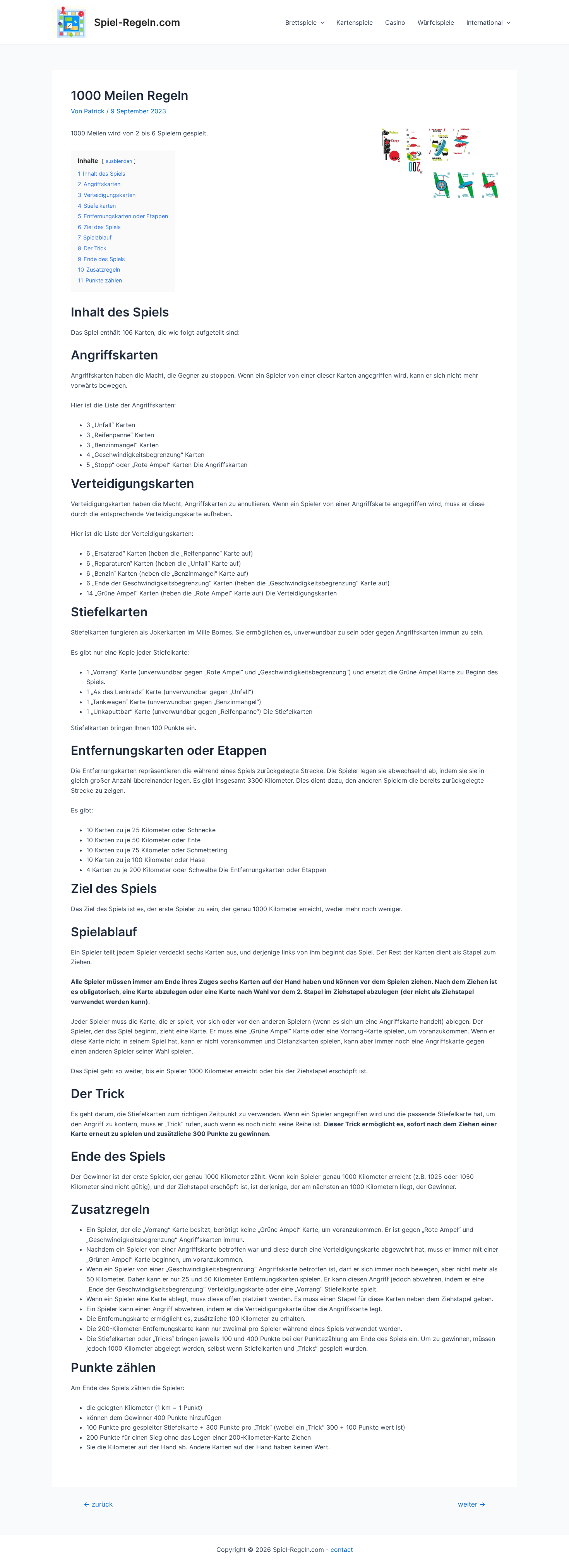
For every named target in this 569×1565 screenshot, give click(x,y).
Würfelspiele (436, 22)
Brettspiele (301, 22)
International (484, 22)
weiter (471, 1504)
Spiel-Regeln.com (137, 22)
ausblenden (119, 161)
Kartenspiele (354, 22)
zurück (98, 1504)
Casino (395, 22)
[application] (320, 22)
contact (342, 1549)
